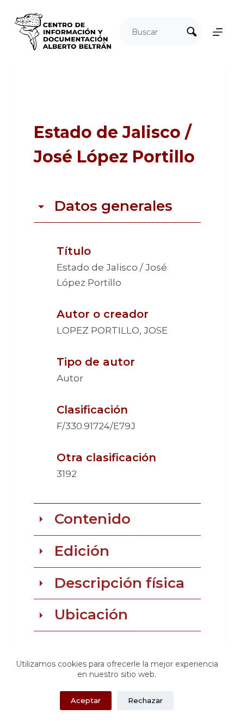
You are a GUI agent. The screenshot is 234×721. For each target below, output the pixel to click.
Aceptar (86, 700)
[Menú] (218, 32)
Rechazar (145, 700)
